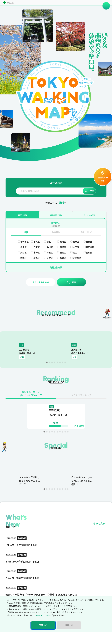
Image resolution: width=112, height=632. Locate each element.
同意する (43, 625)
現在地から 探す (102, 179)
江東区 (37, 247)
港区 (49, 241)
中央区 (37, 241)
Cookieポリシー (41, 615)
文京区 (76, 241)
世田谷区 (90, 247)
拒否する (69, 625)
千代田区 (24, 241)
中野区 (37, 252)
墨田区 (23, 247)
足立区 (50, 257)
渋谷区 (23, 252)
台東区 (89, 241)
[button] (47, 362)
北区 (75, 252)
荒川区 (89, 252)
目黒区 (63, 247)
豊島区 (63, 252)
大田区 (76, 247)
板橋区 (23, 257)
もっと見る (99, 523)
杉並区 (50, 252)
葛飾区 (63, 257)
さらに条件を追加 (40, 282)
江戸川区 (77, 257)
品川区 (50, 247)
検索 (92, 190)
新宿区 (63, 241)
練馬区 (37, 257)
